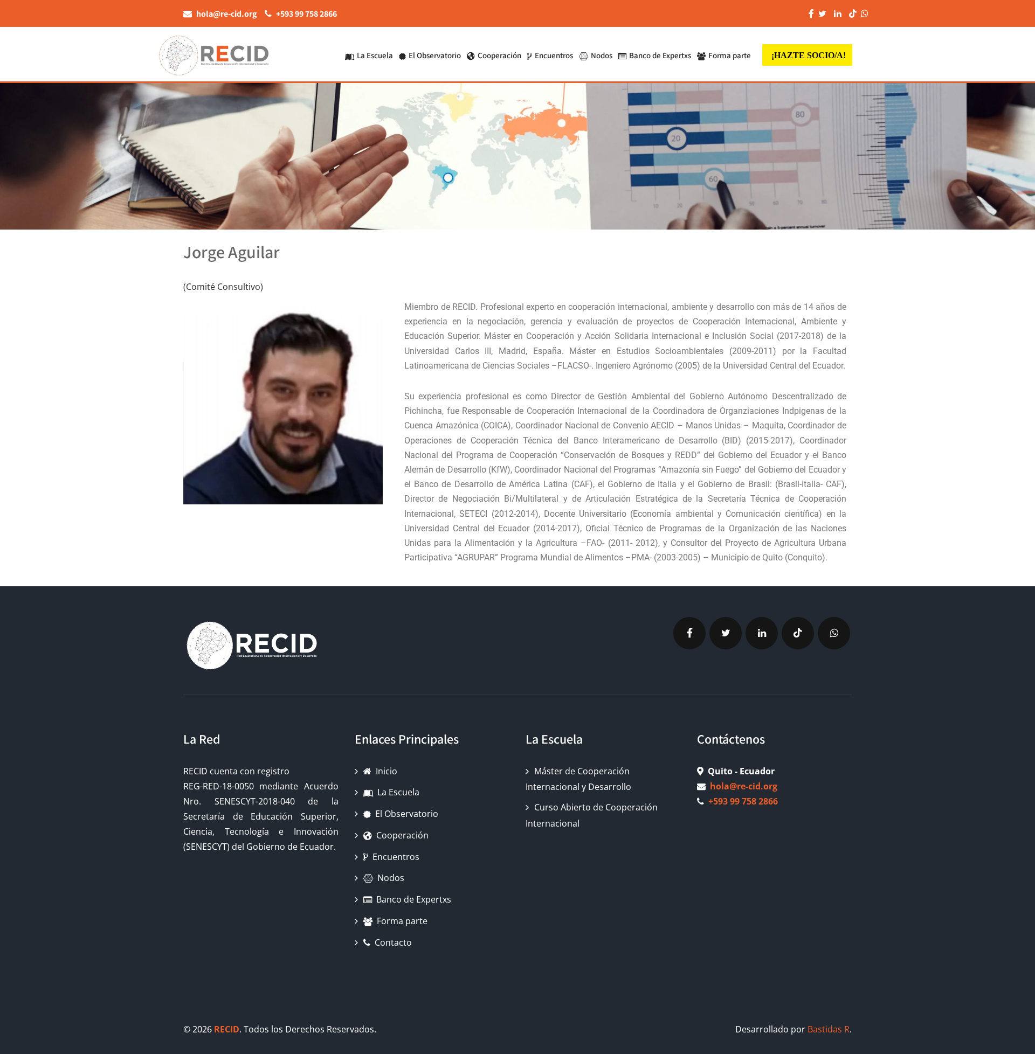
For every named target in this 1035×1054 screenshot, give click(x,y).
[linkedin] (762, 633)
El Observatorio (435, 55)
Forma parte (729, 55)
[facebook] (689, 633)
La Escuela (375, 55)
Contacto (393, 942)
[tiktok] (798, 633)
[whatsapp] (834, 633)
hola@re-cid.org (743, 786)
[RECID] (213, 53)
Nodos (601, 55)
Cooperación (499, 55)
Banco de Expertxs (660, 55)
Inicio (386, 771)
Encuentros (554, 55)
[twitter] (725, 633)
